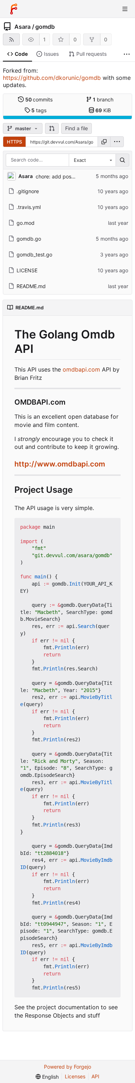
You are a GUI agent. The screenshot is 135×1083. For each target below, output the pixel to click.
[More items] (126, 54)
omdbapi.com (81, 369)
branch (103, 99)
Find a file (76, 128)
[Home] (14, 9)
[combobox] (92, 160)
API (95, 1076)
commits (39, 99)
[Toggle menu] (124, 9)
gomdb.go (29, 239)
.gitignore (28, 191)
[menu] (117, 141)
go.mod (26, 223)
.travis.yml (29, 207)
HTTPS (14, 142)
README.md (31, 286)
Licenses (75, 1076)
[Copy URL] (104, 141)
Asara (22, 26)
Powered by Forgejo (67, 1067)
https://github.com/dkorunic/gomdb (52, 77)
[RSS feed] (11, 39)
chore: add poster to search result (76, 176)
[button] (52, 128)
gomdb (45, 26)
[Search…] (122, 160)
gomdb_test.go (34, 254)
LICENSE (27, 270)
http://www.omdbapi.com (59, 464)
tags (38, 110)
